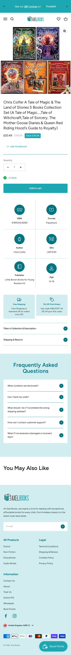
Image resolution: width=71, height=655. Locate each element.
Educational (9, 557)
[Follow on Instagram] (14, 616)
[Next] (67, 6)
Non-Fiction (9, 552)
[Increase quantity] (20, 167)
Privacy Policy (46, 563)
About (6, 586)
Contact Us (9, 580)
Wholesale (8, 603)
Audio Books (9, 563)
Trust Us (7, 592)
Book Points (9, 609)
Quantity (7, 160)
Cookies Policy (46, 557)
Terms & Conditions (48, 546)
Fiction (6, 546)
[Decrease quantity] (8, 167)
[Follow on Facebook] (5, 616)
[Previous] (4, 6)
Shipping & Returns (48, 552)
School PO (8, 597)
